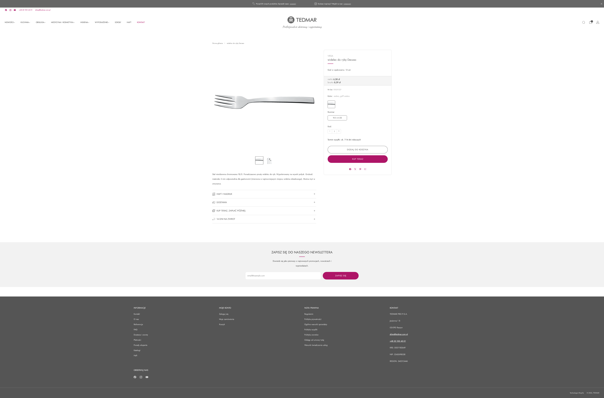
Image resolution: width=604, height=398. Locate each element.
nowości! (293, 4)
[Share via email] (365, 169)
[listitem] (274, 4)
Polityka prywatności (312, 319)
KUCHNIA (25, 22)
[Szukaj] (583, 22)
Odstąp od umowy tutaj (314, 339)
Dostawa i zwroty (141, 334)
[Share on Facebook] (350, 169)
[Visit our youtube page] (15, 10)
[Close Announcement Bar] (601, 4)
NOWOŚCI (9, 22)
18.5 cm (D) (337, 118)
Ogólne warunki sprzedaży (315, 324)
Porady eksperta (140, 345)
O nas (136, 319)
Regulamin (308, 313)
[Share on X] (355, 169)
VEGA (330, 55)
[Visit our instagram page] (10, 10)
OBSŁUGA (40, 22)
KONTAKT (141, 22)
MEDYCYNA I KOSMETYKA (62, 22)
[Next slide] (310, 101)
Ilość (329, 126)
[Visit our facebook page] (6, 10)
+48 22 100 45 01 (25, 10)
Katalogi (137, 350)
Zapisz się (340, 275)
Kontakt (137, 313)
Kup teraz (357, 159)
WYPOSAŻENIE (101, 22)
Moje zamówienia (226, 319)
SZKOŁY (118, 22)
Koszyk (222, 324)
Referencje (138, 324)
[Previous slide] (218, 101)
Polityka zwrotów (311, 334)
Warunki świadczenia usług (315, 345)
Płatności (137, 339)
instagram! (347, 4)
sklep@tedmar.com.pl (42, 10)
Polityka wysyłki (310, 329)
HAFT (129, 22)
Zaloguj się (223, 313)
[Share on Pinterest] (360, 169)
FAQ (135, 329)
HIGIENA (84, 22)
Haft (135, 355)
